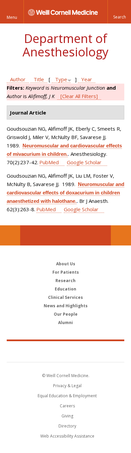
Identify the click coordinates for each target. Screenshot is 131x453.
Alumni (65, 322)
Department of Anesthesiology (65, 45)
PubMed (49, 162)
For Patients (65, 272)
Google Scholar (84, 162)
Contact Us (121, 235)
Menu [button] (12, 17)
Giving (67, 416)
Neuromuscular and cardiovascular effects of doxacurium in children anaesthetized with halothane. (65, 192)
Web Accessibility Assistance (67, 436)
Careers (67, 406)
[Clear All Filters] (79, 96)
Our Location (10, 235)
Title (39, 79)
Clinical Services (65, 297)
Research (65, 280)
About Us (65, 264)
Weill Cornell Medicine (65, 351)
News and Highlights (66, 306)
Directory (67, 426)
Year (86, 79)
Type (61, 79)
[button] (119, 12)
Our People (66, 314)
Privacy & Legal (67, 386)
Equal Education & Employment (67, 396)
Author (18, 79)
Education (65, 289)
